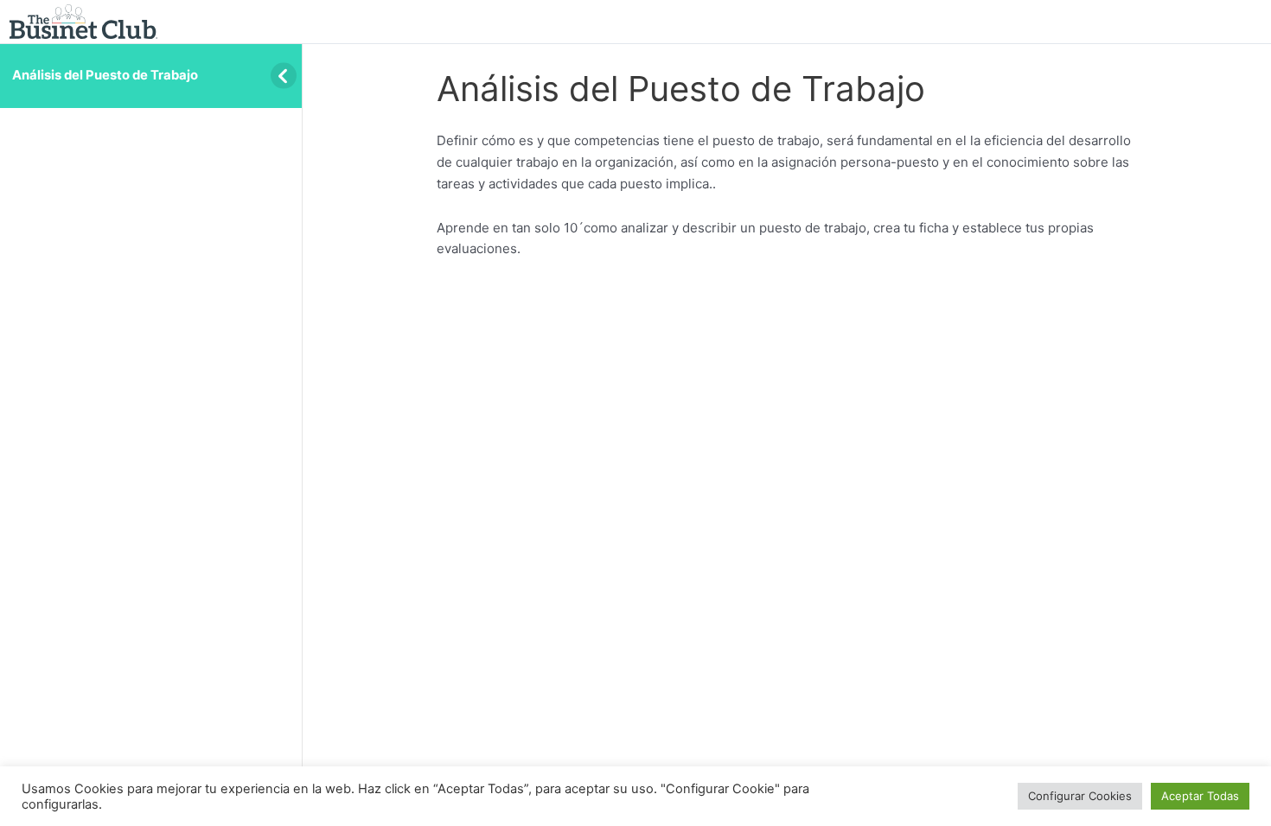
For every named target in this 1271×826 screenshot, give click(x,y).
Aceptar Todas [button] (1200, 796)
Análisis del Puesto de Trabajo (105, 75)
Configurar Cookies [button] (1080, 796)
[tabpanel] (787, 195)
